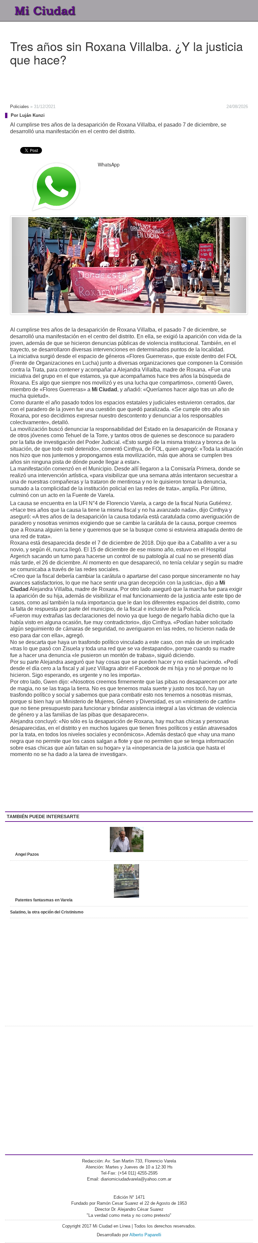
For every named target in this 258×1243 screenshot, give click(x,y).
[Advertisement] (107, 82)
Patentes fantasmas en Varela (44, 900)
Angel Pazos (27, 854)
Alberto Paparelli (145, 1234)
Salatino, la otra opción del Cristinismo (46, 912)
